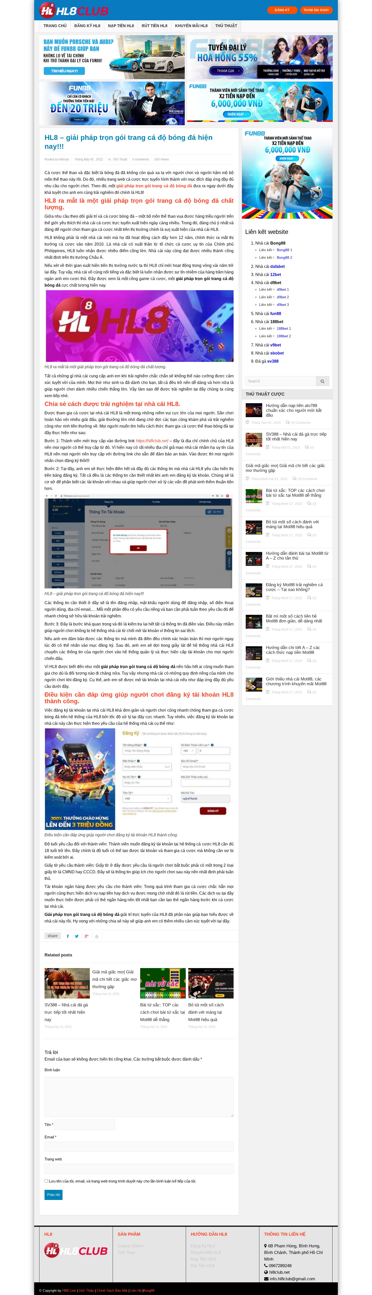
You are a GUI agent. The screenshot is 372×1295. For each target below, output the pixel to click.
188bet (282, 328)
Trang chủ (55, 26)
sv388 (273, 361)
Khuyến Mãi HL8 (191, 26)
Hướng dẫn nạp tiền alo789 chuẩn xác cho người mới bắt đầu (294, 410)
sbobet (277, 353)
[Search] (322, 381)
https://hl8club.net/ (152, 441)
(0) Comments (301, 422)
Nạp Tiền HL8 (121, 26)
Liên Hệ (135, 1290)
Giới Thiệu (86, 1290)
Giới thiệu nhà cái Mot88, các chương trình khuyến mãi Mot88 (296, 681)
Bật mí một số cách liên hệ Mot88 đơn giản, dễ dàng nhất (294, 618)
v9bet (275, 345)
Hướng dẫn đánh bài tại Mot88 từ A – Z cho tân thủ (297, 556)
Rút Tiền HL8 (154, 26)
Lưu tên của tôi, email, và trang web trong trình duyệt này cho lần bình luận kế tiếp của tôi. (122, 1181)
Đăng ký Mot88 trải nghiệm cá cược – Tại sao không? (294, 587)
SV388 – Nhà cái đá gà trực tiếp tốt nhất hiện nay (66, 1012)
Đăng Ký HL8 (87, 26)
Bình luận (52, 1070)
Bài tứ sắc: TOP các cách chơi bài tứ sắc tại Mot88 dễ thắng (162, 1012)
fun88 (275, 313)
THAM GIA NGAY (316, 10)
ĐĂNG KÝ (282, 10)
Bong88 (283, 250)
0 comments (140, 159)
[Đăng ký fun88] (287, 173)
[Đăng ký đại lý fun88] (112, 57)
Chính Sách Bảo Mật (112, 1290)
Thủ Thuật (226, 26)
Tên (49, 1124)
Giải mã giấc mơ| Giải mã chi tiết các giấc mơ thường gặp (114, 979)
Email (50, 1137)
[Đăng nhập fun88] (260, 103)
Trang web (53, 1159)
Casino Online (130, 1246)
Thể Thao (126, 1252)
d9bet (281, 289)
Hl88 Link (69, 1290)
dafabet (277, 266)
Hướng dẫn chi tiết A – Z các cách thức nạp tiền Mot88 (293, 650)
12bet (275, 274)
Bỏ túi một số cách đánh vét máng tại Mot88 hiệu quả (206, 1012)
